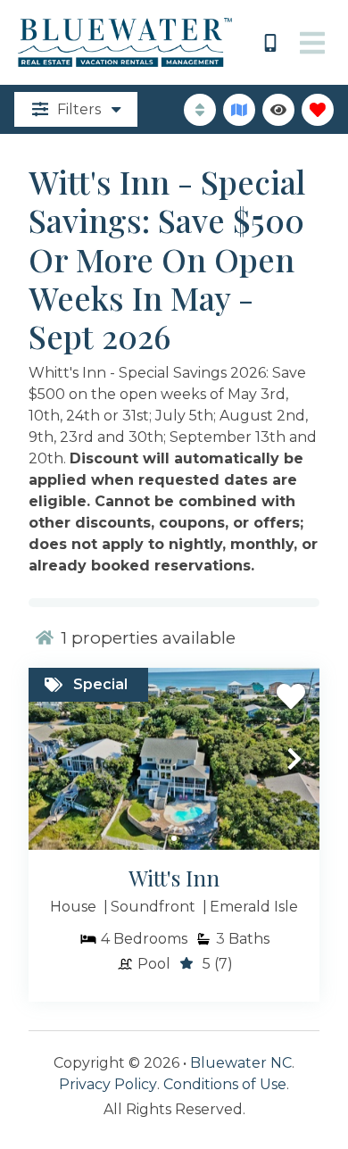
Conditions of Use (224, 1084)
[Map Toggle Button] (239, 110)
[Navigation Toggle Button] (312, 43)
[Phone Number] (270, 43)
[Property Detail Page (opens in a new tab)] (174, 759)
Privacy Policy (108, 1084)
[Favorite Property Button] (291, 696)
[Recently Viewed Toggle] (278, 110)
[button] (53, 759)
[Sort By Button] (200, 110)
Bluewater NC (241, 1062)
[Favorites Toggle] (318, 110)
